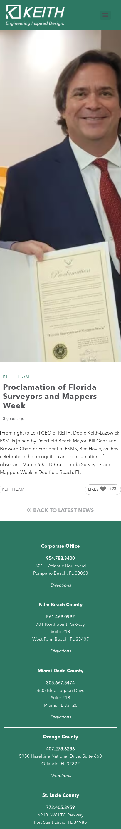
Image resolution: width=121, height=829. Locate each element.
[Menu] (105, 15)
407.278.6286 (60, 749)
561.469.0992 (60, 617)
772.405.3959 (60, 808)
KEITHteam (13, 489)
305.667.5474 (60, 683)
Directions (60, 585)
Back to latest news (63, 510)
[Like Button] (103, 489)
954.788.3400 (60, 558)
